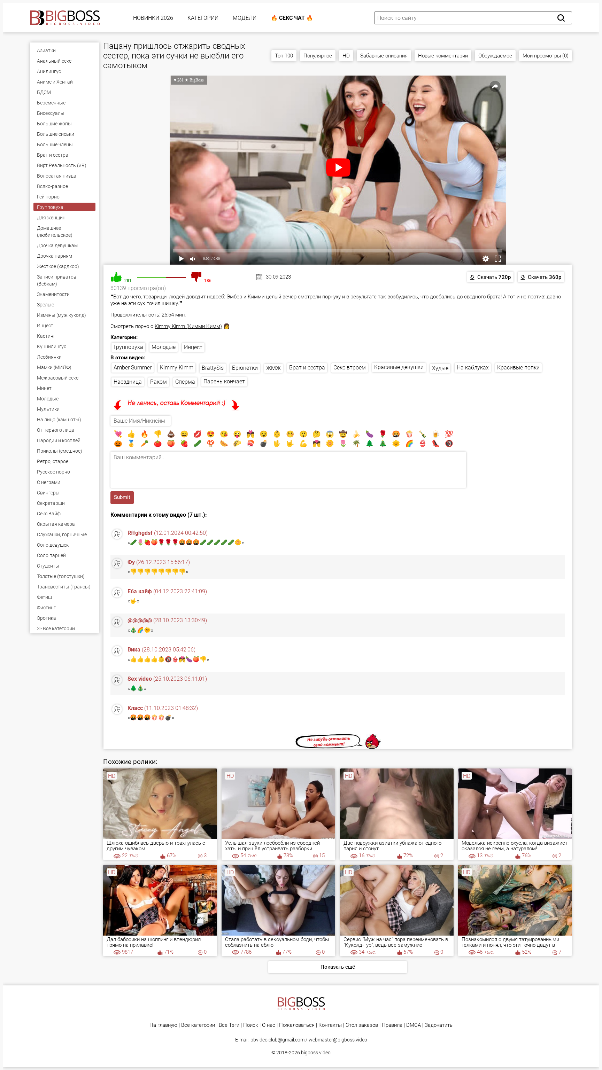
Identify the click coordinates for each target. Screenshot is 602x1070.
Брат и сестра (307, 367)
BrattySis (213, 368)
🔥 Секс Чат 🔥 (292, 18)
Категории (202, 18)
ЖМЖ (273, 368)
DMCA (413, 1025)
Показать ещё (338, 967)
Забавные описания (384, 56)
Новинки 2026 (153, 18)
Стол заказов (362, 1025)
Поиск (250, 1025)
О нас (268, 1025)
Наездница (128, 381)
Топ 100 (284, 56)
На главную (163, 1025)
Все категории (198, 1025)
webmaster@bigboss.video (338, 1039)
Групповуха (128, 347)
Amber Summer (133, 367)
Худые (440, 368)
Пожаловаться (297, 1025)
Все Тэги (229, 1025)
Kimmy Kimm (176, 367)
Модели (244, 18)
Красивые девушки (399, 367)
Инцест (193, 347)
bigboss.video (316, 1052)
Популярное (317, 56)
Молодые (164, 347)
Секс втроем (349, 367)
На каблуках (473, 367)
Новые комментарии (443, 56)
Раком (158, 381)
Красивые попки (518, 367)
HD (346, 56)
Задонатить (439, 1025)
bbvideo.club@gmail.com (277, 1039)
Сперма (185, 381)
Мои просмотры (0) (546, 56)
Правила (392, 1025)
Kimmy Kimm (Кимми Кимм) (188, 326)
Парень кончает (224, 381)
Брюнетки (245, 368)
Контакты (330, 1025)
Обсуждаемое (495, 56)
